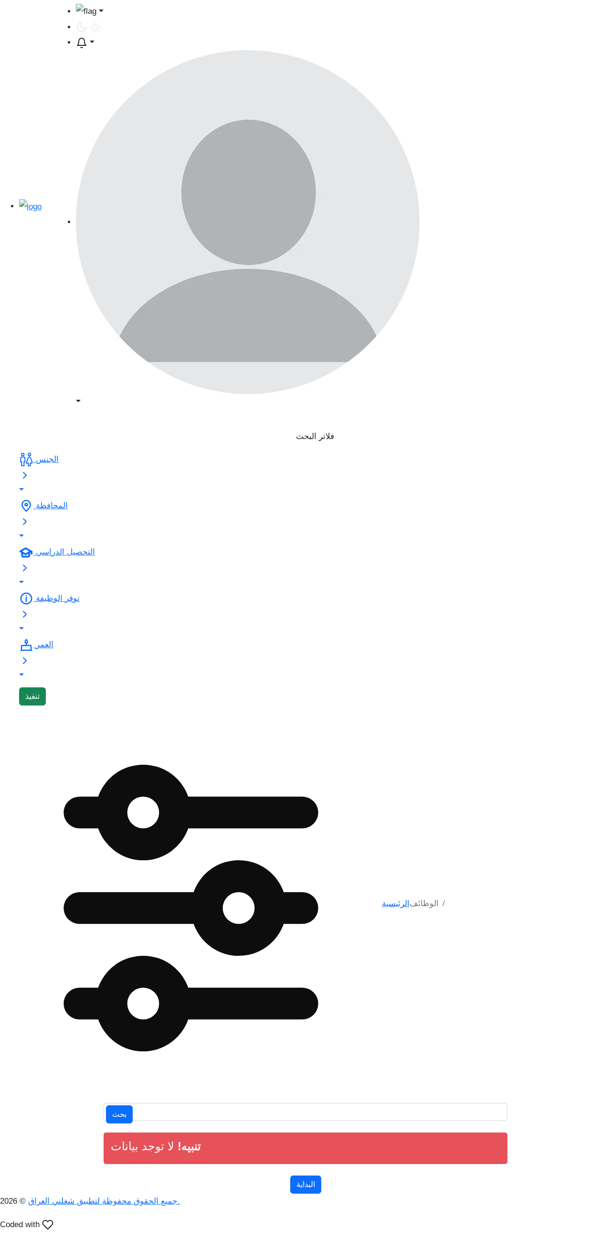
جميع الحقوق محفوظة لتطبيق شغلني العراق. (104, 1201)
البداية (305, 1184)
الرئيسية (396, 903)
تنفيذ (32, 696)
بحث (119, 1114)
